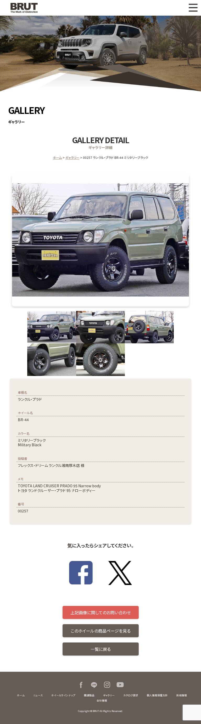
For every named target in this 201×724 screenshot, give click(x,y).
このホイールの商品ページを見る (101, 631)
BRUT (33, 8)
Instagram (107, 684)
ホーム (57, 157)
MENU (193, 8)
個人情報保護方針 (157, 695)
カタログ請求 (130, 695)
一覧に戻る (101, 649)
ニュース (38, 695)
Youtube (120, 684)
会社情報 (102, 700)
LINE (93, 684)
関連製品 (89, 695)
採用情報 (181, 695)
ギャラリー (72, 157)
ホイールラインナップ (63, 695)
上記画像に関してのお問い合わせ (100, 612)
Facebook (80, 684)
